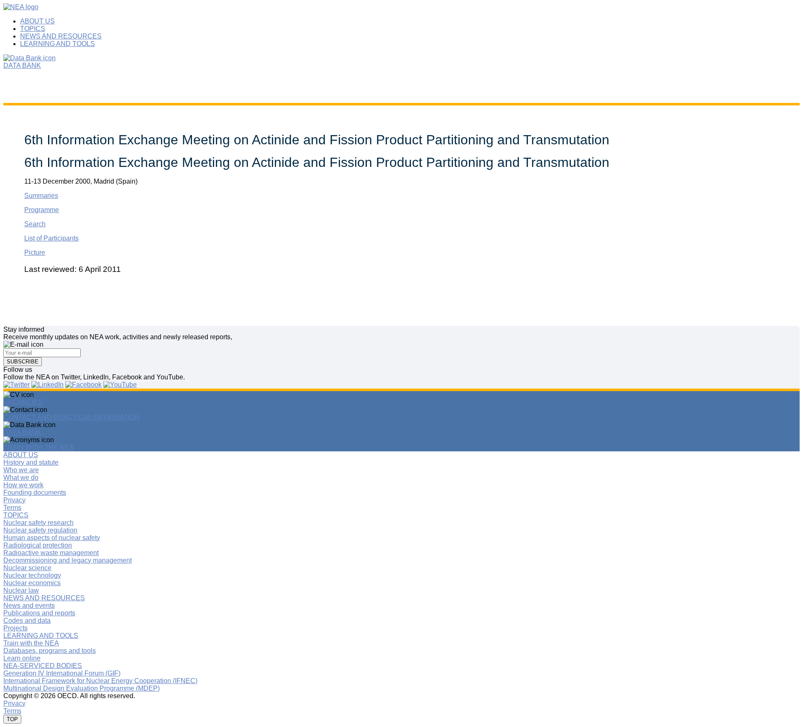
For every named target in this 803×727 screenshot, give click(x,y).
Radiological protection (37, 545)
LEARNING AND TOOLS (57, 43)
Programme (41, 209)
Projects (15, 628)
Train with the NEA (31, 643)
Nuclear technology (32, 575)
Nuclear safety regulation (40, 530)
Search (35, 224)
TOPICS (32, 28)
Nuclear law (21, 590)
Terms (12, 507)
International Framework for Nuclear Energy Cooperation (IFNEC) (100, 680)
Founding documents (34, 492)
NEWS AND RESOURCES (61, 36)
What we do (20, 477)
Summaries (41, 195)
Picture (34, 252)
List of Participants (51, 238)
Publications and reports (39, 613)
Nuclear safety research (38, 522)
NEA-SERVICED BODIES (42, 665)
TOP (12, 719)
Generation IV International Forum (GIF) (61, 673)
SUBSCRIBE (22, 361)
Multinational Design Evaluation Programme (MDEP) (81, 688)
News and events (29, 605)
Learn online (22, 658)
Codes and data (27, 620)
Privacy (14, 500)
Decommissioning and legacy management (67, 560)
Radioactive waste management (51, 552)
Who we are (21, 470)
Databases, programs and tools (49, 650)
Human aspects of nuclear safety (51, 537)
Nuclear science (27, 567)
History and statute (31, 462)
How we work (23, 485)
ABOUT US (37, 21)
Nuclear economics (32, 582)
